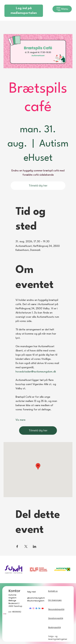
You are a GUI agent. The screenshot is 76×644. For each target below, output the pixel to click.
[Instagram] (33, 608)
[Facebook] (36, 608)
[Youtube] (43, 608)
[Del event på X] (26, 546)
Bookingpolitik (54, 627)
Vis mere (20, 420)
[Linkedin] (39, 608)
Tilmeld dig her (38, 185)
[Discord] (30, 608)
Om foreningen (55, 600)
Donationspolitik (55, 618)
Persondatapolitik (56, 609)
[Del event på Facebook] (17, 546)
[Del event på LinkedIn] (34, 546)
